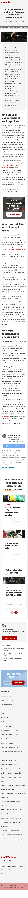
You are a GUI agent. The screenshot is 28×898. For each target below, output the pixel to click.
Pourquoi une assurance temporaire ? (11, 809)
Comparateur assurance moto (9, 747)
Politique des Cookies (7, 870)
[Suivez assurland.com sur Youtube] (10, 860)
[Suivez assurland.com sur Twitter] (4, 860)
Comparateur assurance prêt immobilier (12, 752)
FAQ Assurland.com (7, 726)
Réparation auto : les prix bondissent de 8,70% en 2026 (14, 592)
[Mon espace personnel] (22, 3)
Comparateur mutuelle (7, 743)
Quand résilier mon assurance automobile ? (13, 814)
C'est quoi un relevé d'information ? (11, 835)
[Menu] (26, 3)
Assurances (4, 713)
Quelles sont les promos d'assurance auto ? (13, 847)
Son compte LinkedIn (8, 467)
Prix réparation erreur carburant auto (12, 545)
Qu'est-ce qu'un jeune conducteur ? (11, 830)
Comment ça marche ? (7, 700)
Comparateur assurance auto (9, 734)
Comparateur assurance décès (9, 764)
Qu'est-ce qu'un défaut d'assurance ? (11, 818)
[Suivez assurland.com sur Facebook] (2, 860)
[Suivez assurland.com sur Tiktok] (15, 860)
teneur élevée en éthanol (17, 249)
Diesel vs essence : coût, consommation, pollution (13, 511)
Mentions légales (6, 866)
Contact (3, 722)
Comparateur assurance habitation (11, 739)
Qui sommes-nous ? (7, 696)
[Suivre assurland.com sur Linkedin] (7, 860)
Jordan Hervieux (14, 435)
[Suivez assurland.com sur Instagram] (12, 860)
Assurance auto (12, 27)
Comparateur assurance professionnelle (12, 769)
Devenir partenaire (6, 705)
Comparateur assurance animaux (10, 756)
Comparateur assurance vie (9, 760)
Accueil (3, 27)
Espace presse (5, 717)
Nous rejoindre (5, 709)
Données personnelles (18, 866)
